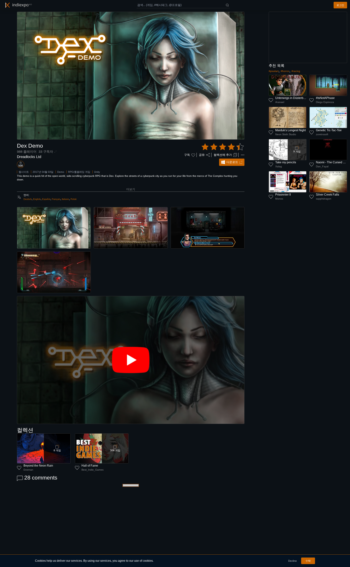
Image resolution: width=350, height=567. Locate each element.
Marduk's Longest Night (290, 130)
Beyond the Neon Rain (38, 465)
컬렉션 (25, 430)
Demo (60, 171)
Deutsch (28, 199)
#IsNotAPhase (325, 98)
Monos (279, 198)
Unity (97, 171)
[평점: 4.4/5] (222, 147)
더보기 (130, 189)
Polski (74, 199)
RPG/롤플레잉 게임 (79, 171)
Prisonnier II (283, 194)
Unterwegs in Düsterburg (291, 98)
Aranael (279, 102)
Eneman (28, 469)
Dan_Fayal (322, 166)
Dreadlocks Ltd (29, 157)
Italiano (65, 199)
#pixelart (274, 71)
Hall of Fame (89, 465)
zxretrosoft (322, 134)
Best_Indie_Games (92, 469)
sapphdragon (323, 198)
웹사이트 (24, 171)
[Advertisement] (308, 37)
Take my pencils (285, 162)
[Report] (242, 155)
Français (56, 199)
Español (46, 199)
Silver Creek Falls (327, 194)
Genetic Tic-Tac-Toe (329, 130)
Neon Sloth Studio (285, 134)
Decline (292, 560)
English (37, 199)
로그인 (340, 5)
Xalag (278, 166)
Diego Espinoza (325, 102)
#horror (285, 71)
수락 (308, 560)
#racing (295, 71)
